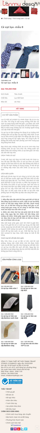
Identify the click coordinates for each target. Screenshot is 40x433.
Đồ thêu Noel (11, 409)
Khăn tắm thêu (11, 400)
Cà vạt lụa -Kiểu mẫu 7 (9, 288)
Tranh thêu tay (11, 403)
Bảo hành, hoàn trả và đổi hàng (17, 417)
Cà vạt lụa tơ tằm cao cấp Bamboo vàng (9, 345)
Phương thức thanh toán (15, 420)
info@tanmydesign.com (14, 375)
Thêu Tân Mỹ (6, 389)
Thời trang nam (18, 18)
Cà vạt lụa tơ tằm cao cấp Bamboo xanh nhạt (9, 317)
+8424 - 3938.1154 (15, 371)
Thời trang (7, 18)
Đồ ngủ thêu (10, 398)
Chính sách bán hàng (10, 411)
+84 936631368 (12, 373)
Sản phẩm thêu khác (13, 406)
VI (38, 3)
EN (36, 3)
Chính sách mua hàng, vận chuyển (18, 414)
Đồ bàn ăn (10, 395)
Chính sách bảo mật (13, 423)
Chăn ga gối (10, 392)
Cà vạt (27, 18)
